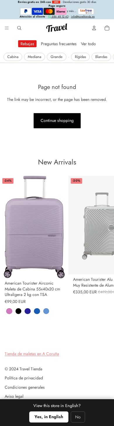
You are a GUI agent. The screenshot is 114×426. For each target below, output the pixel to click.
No (78, 417)
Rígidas (80, 56)
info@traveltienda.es (83, 17)
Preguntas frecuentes (59, 44)
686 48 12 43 (59, 17)
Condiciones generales (25, 387)
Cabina (12, 56)
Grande (57, 56)
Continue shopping (57, 120)
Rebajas (27, 44)
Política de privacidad (24, 378)
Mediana (34, 56)
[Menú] (6, 28)
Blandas (101, 56)
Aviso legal (14, 396)
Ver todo (88, 44)
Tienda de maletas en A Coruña (32, 354)
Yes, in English (48, 417)
